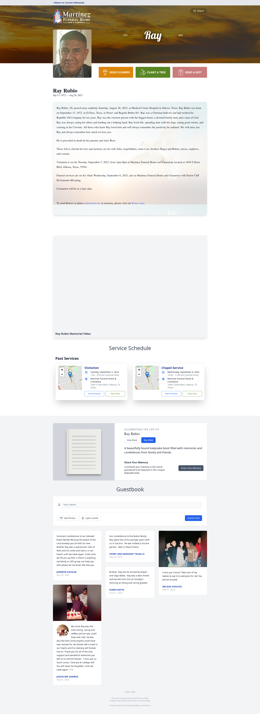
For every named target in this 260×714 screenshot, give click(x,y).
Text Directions (94, 393)
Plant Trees (115, 393)
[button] (70, 375)
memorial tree (93, 203)
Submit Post (193, 518)
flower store (138, 203)
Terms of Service (138, 700)
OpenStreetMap (133, 705)
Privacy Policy (121, 700)
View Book (132, 440)
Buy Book (148, 440)
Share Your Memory (191, 468)
